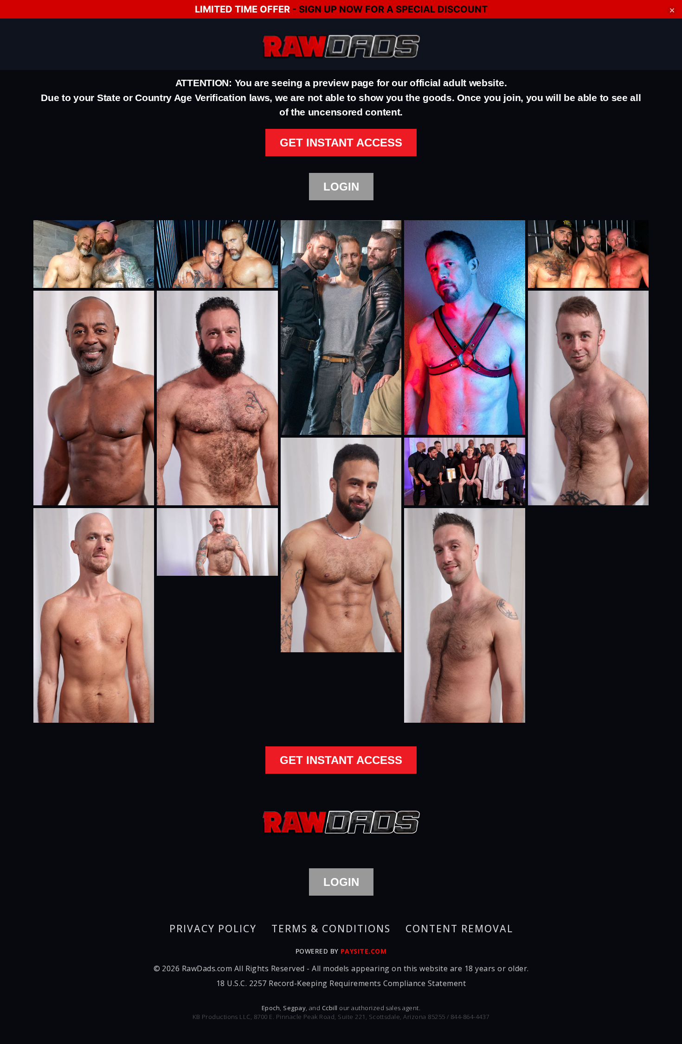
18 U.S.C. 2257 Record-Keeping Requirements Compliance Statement (341, 983)
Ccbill (330, 1008)
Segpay (294, 1008)
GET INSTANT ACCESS (341, 142)
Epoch (271, 1008)
